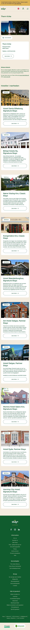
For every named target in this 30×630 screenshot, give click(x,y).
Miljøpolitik (15, 579)
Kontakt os (15, 540)
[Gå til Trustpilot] (7, 626)
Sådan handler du (15, 594)
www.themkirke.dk (24, 75)
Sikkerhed (15, 600)
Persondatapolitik (15, 583)
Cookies (15, 585)
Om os (15, 538)
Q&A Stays (15, 542)
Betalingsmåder (15, 603)
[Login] (23, 9)
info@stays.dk (23, 616)
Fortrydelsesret (15, 607)
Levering (15, 596)
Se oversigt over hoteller (15, 577)
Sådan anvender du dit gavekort (15, 605)
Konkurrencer (15, 551)
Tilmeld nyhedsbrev (15, 553)
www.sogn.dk (6, 76)
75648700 (13, 618)
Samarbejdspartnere (15, 568)
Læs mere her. (17, 3)
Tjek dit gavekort (15, 609)
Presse (15, 549)
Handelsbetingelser (15, 598)
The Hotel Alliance (15, 564)
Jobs (15, 555)
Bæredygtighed (15, 581)
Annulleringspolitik (15, 546)
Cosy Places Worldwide (15, 566)
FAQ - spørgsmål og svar (15, 544)
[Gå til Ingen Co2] (20, 626)
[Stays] (3, 8)
